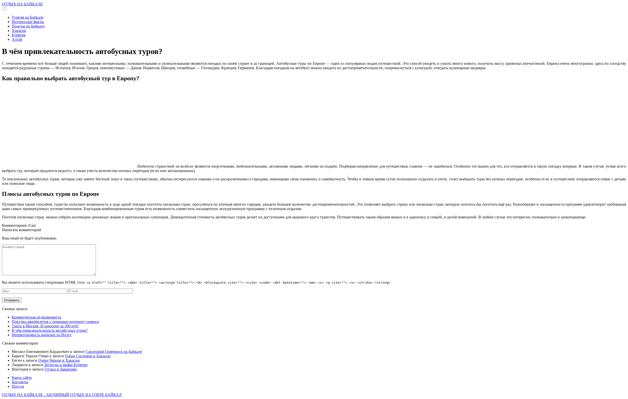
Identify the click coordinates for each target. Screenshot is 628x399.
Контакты (20, 382)
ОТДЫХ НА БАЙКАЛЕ (22, 4)
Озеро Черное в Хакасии (59, 360)
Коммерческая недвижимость (36, 317)
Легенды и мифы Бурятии (66, 365)
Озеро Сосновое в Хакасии (88, 356)
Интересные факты (28, 22)
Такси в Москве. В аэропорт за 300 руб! (45, 326)
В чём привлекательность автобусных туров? (50, 330)
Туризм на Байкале (27, 17)
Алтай (17, 39)
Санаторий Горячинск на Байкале (114, 351)
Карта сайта (22, 377)
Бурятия (18, 35)
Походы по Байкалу (28, 26)
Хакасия (19, 30)
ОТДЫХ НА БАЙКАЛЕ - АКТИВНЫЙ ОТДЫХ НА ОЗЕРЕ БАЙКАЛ (62, 395)
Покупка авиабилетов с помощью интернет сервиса (55, 321)
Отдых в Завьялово (61, 369)
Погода (18, 386)
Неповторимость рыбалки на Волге (41, 335)
